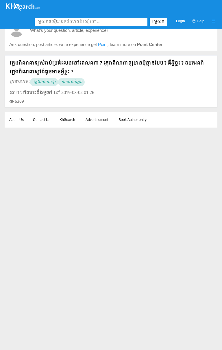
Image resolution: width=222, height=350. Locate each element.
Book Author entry (133, 120)
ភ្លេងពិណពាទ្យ (44, 82)
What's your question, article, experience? (69, 30)
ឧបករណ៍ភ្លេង (71, 82)
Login (180, 21)
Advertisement (97, 120)
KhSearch (67, 120)
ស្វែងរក (158, 22)
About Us (16, 120)
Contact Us (41, 120)
